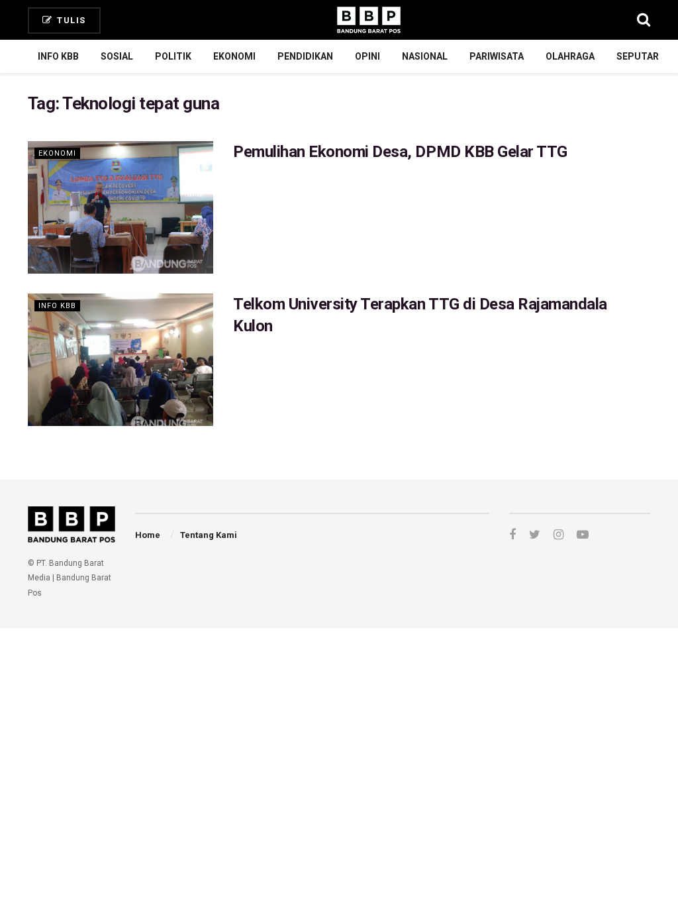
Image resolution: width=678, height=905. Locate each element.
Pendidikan (305, 56)
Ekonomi (234, 56)
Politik (173, 56)
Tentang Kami (208, 535)
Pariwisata (496, 56)
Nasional (425, 56)
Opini (367, 56)
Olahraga (570, 56)
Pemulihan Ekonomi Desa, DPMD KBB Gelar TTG (400, 151)
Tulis (70, 20)
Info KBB (58, 56)
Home (147, 535)
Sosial (117, 56)
